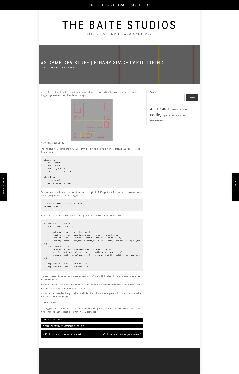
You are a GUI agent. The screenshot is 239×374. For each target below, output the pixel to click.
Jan (74, 67)
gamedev (167, 116)
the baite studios (119, 25)
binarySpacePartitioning (63, 326)
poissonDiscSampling (157, 120)
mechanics (175, 116)
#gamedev (58, 319)
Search (153, 92)
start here (96, 5)
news (121, 5)
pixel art (183, 116)
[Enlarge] (109, 102)
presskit (134, 5)
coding (80, 326)
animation (159, 108)
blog (111, 5)
